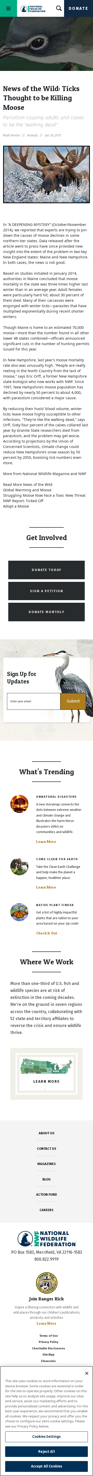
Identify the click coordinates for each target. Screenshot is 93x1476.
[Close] (86, 1373)
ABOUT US (47, 1133)
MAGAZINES (46, 1164)
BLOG (46, 1179)
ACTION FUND (46, 1194)
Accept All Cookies (46, 1466)
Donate (78, 8)
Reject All (46, 1451)
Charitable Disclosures (48, 1348)
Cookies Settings (46, 1436)
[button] (73, 701)
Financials (48, 1361)
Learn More (46, 841)
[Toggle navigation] (8, 8)
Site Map (48, 1354)
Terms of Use (48, 1336)
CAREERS (46, 1210)
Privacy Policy (48, 1342)
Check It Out (46, 933)
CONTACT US (46, 1149)
